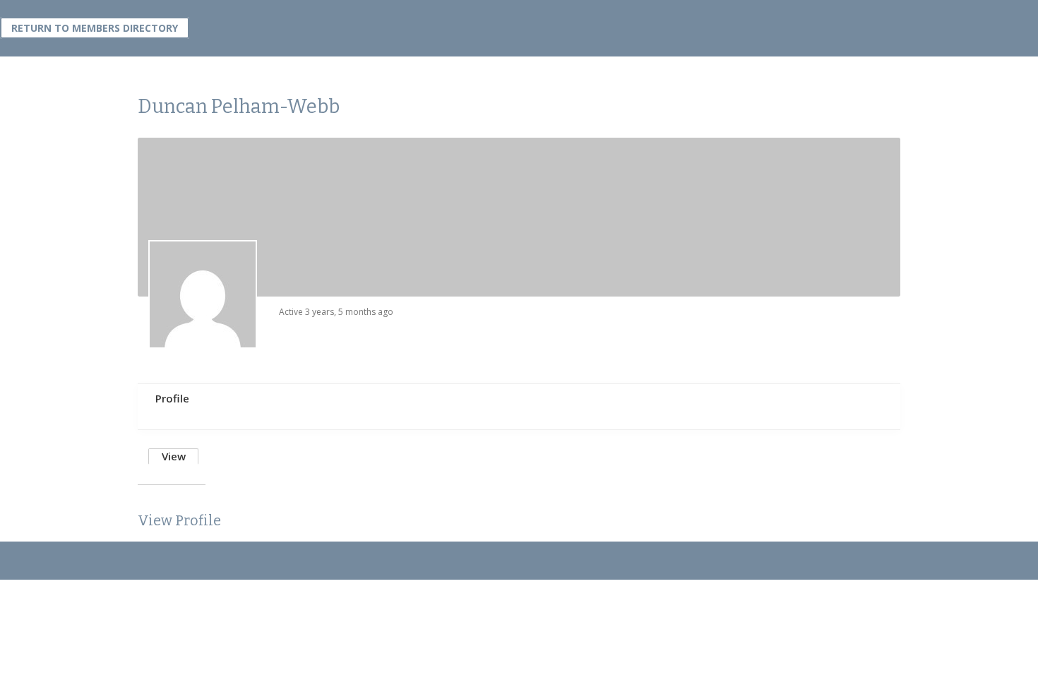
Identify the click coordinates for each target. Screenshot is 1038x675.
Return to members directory (94, 28)
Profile (172, 398)
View (174, 456)
